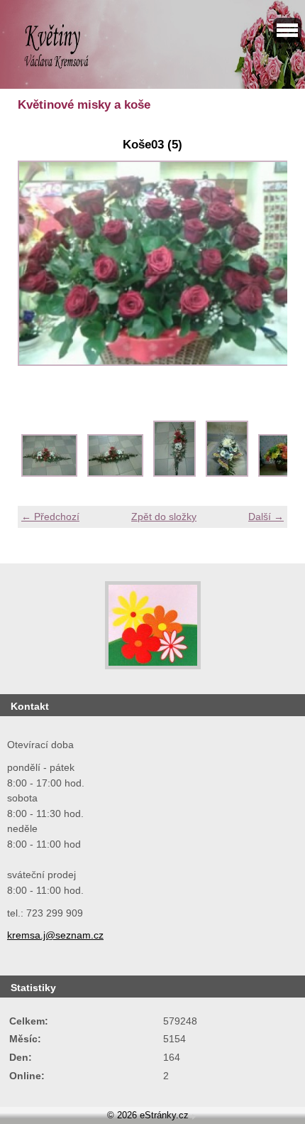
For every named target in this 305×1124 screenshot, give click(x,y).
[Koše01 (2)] (115, 473)
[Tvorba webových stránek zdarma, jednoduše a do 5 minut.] (194, 1116)
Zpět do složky (163, 516)
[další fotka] (264, 271)
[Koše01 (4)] (227, 473)
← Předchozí (50, 516)
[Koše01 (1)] (49, 473)
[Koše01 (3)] (174, 473)
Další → (266, 516)
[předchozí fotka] (41, 271)
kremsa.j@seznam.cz (55, 935)
